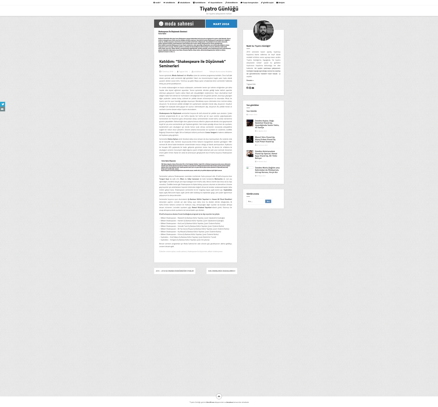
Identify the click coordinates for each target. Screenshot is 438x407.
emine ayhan (171, 251)
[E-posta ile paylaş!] (2, 109)
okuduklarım (185, 2)
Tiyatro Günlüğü (219, 8)
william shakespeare (215, 251)
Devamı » (250, 80)
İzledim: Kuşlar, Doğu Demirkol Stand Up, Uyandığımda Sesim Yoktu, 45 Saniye (267, 124)
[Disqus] (195, 307)
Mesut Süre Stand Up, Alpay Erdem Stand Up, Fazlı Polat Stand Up (265, 139)
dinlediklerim (232, 2)
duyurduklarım (216, 2)
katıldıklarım (200, 2)
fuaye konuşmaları (250, 2)
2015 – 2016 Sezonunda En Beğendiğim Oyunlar (175, 271)
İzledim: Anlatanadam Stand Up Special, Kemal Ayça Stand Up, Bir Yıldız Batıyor (266, 154)
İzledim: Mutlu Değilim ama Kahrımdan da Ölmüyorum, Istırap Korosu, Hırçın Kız (267, 170)
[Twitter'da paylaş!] (2, 104)
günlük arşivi (268, 2)
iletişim (281, 2)
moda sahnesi (181, 251)
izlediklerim (170, 2)
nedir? (158, 2)
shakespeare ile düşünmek (197, 251)
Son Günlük (251, 111)
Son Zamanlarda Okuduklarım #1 (221, 271)
